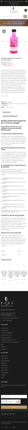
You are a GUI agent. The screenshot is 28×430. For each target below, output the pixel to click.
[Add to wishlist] (2, 96)
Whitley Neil (8, 102)
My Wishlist (4, 363)
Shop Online (4, 370)
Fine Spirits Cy (15, 1)
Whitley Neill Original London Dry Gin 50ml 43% (11, 273)
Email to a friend (8, 65)
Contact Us (4, 349)
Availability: (4, 64)
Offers (2, 377)
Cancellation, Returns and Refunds (10, 342)
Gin (19, 103)
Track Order (4, 368)
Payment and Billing (6, 337)
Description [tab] (6, 112)
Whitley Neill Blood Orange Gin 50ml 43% (24, 273)
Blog (2, 344)
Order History (4, 365)
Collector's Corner (12, 22)
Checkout (3, 375)
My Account (4, 356)
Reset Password (5, 361)
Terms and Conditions (7, 333)
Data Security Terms (6, 335)
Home (3, 22)
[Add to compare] (6, 96)
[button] (2, 279)
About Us (3, 347)
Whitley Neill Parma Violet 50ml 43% (4, 273)
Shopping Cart (5, 372)
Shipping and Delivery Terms (8, 340)
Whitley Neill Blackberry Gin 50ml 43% (17, 273)
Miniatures (21, 22)
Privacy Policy (4, 330)
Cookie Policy (4, 328)
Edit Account (4, 358)
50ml (18, 254)
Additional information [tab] (10, 116)
